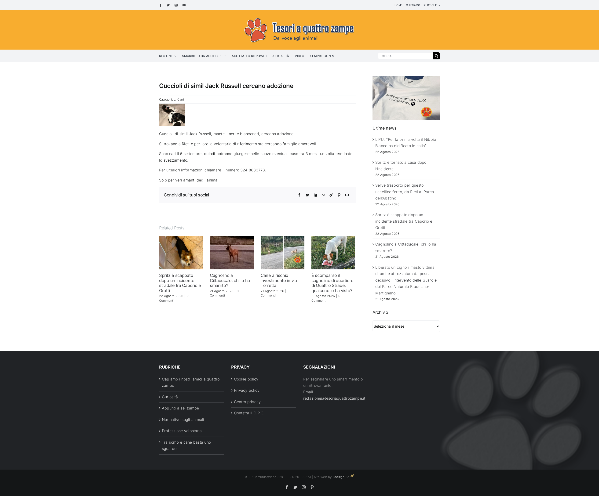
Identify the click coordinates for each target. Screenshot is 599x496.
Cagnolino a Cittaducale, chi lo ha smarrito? (230, 280)
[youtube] (184, 5)
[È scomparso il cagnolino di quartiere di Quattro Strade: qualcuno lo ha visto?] (333, 252)
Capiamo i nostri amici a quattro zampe (191, 382)
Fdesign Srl (341, 477)
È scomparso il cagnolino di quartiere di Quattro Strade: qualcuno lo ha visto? (332, 283)
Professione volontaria (182, 430)
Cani (180, 99)
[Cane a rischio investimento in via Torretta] (282, 252)
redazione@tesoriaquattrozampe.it (334, 398)
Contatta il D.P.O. (249, 413)
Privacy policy (246, 390)
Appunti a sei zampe (180, 408)
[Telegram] (331, 195)
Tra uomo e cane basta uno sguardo (186, 445)
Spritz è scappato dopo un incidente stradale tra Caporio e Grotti (180, 283)
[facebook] (160, 5)
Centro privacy (247, 401)
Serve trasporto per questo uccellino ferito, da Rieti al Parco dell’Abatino (404, 191)
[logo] (299, 16)
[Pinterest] (339, 195)
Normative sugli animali (183, 419)
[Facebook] (299, 195)
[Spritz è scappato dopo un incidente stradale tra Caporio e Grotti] (181, 252)
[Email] (347, 195)
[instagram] (176, 5)
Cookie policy (246, 379)
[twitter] (168, 5)
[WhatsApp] (323, 195)
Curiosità (170, 397)
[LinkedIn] (315, 195)
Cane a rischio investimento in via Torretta (279, 280)
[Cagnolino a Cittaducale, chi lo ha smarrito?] (232, 252)
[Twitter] (307, 195)
